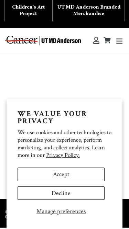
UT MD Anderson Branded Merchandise (88, 10)
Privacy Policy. (63, 155)
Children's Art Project (28, 10)
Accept (61, 174)
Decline (61, 193)
